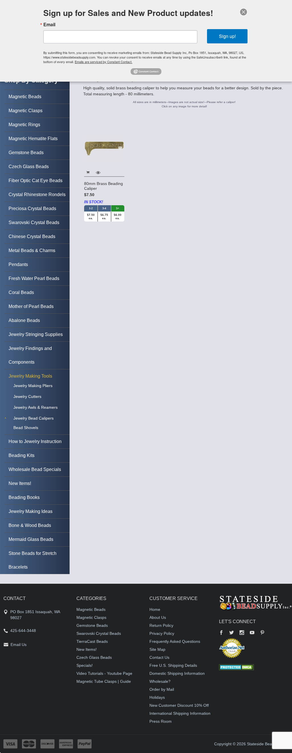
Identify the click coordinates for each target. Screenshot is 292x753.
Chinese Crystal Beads (32, 236)
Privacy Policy (161, 633)
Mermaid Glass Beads (31, 539)
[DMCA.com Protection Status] (236, 667)
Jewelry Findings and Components (30, 355)
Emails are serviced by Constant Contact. (103, 61)
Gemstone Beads (26, 152)
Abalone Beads (24, 320)
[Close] (243, 12)
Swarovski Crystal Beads (34, 222)
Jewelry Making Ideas (30, 511)
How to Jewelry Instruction (35, 441)
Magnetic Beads (25, 96)
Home (154, 609)
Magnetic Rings (24, 124)
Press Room (160, 721)
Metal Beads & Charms (32, 250)
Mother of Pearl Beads (31, 306)
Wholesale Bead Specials (35, 469)
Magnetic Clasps (25, 110)
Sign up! (227, 36)
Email (49, 24)
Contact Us (159, 657)
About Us (157, 617)
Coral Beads (21, 292)
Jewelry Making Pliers (32, 385)
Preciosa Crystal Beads (32, 208)
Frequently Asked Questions (174, 641)
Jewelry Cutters (27, 396)
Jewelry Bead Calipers (33, 418)
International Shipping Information (179, 713)
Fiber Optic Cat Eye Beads (35, 180)
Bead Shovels (25, 427)
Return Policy (161, 625)
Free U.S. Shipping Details (173, 665)
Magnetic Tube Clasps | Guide (103, 681)
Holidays (157, 697)
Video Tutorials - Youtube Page (104, 673)
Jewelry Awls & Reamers (35, 407)
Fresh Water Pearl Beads (34, 278)
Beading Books (24, 497)
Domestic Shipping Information (177, 673)
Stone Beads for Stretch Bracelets (32, 560)
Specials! (84, 665)
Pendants (18, 264)
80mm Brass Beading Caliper (103, 186)
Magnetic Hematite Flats (33, 138)
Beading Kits (22, 455)
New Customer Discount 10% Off (179, 705)
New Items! (20, 483)
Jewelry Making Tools (30, 376)
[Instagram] (242, 633)
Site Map (157, 649)
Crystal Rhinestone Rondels (37, 194)
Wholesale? (160, 681)
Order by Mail (161, 689)
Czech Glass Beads (29, 166)
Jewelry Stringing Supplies (36, 334)
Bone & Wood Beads (30, 525)
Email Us (19, 644)
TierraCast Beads (92, 641)
